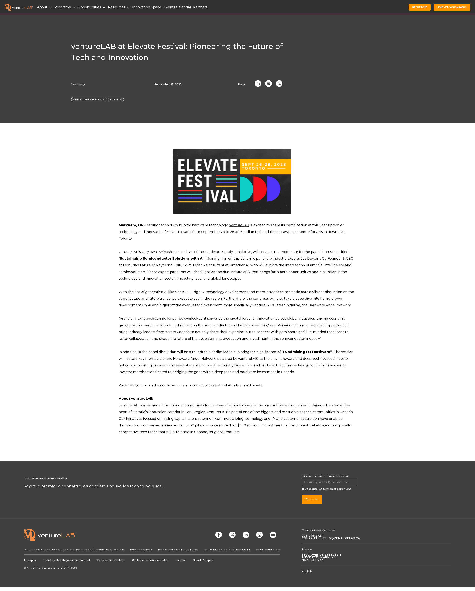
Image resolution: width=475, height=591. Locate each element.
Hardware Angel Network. (329, 305)
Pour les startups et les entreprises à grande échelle (74, 549)
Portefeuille (268, 549)
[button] (45, 7)
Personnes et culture (178, 549)
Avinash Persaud (173, 252)
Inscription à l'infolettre (325, 476)
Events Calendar (177, 7)
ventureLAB (239, 225)
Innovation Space (146, 7)
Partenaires (141, 549)
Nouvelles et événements (227, 549)
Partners (200, 7)
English (307, 571)
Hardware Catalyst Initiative (228, 252)
